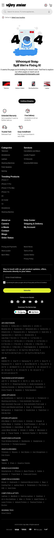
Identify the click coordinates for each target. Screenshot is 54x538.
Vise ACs (5, 326)
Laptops (4, 159)
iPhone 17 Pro (6, 184)
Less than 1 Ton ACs (9, 338)
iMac (21, 499)
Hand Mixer (19, 427)
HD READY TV (15, 367)
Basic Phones (29, 471)
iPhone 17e (5, 192)
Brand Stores (28, 247)
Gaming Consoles (8, 387)
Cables (39, 471)
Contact (5, 231)
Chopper (39, 421)
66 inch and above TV (10, 373)
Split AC (20, 398)
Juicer (35, 427)
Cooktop (17, 424)
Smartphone (6, 155)
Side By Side (6, 413)
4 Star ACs (5, 347)
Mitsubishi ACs (31, 329)
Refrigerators (6, 410)
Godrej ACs (18, 329)
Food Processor (30, 424)
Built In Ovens (18, 421)
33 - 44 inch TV (42, 367)
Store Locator (6, 251)
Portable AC (42, 398)
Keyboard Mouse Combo (30, 482)
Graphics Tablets (24, 463)
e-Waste (5, 227)
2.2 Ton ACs (41, 341)
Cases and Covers (30, 474)
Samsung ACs (33, 332)
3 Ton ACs (17, 344)
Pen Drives (42, 485)
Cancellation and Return (32, 151)
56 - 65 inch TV (35, 370)
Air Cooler (5, 200)
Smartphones (6, 471)
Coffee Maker (6, 424)
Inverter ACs (43, 347)
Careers (5, 224)
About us (6, 220)
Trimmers (5, 452)
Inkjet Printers (39, 499)
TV (2, 204)
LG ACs (36, 326)
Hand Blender (6, 427)
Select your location (18, 17)
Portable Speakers (19, 444)
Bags (44, 482)
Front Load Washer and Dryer (12, 407)
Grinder (23, 430)
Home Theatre (7, 390)
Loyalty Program (29, 155)
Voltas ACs (15, 326)
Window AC (30, 398)
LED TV (4, 381)
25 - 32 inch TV (28, 367)
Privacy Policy (28, 259)
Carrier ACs (44, 329)
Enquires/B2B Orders (31, 163)
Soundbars (39, 387)
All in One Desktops (9, 499)
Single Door (18, 410)
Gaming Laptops (27, 496)
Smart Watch (6, 513)
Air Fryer (42, 424)
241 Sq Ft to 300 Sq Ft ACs (35, 353)
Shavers (15, 452)
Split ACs (18, 335)
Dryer (28, 407)
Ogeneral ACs (6, 335)
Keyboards (14, 482)
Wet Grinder (43, 433)
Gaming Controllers (25, 387)
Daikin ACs (27, 326)
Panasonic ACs (19, 332)
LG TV (36, 361)
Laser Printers (7, 502)
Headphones (37, 441)
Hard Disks (12, 488)
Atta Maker (6, 421)
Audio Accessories (36, 384)
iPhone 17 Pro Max (8, 188)
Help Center (29, 220)
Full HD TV (5, 384)
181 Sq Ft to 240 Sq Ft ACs (11, 353)
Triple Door (42, 410)
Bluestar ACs (6, 329)
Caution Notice (29, 255)
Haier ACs (45, 332)
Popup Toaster (13, 433)
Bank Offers (5, 255)
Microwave (41, 430)
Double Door (30, 410)
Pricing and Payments (9, 247)
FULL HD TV (44, 364)
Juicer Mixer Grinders (9, 430)
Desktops (39, 496)
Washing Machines (8, 163)
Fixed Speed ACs (30, 347)
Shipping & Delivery (33, 224)
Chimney (29, 421)
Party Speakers (7, 167)
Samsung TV (26, 361)
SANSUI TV (6, 361)
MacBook (14, 496)
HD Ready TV (15, 381)
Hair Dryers (6, 455)
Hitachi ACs (6, 332)
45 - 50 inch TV (7, 370)
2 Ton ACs (29, 341)
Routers (4, 505)
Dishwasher (37, 407)
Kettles (31, 430)
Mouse (4, 482)
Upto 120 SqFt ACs (9, 350)
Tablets (4, 463)
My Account (29, 227)
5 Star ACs (16, 347)
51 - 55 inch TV (21, 370)
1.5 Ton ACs (6, 341)
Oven (3, 433)
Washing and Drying (9, 401)
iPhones (18, 471)
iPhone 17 (5, 180)
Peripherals (31, 485)
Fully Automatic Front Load (34, 404)
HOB (28, 427)
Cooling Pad (6, 485)
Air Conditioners (7, 398)
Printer (28, 499)
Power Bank (15, 474)
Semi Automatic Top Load (11, 404)
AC (3, 196)
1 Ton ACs (23, 338)
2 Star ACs (28, 344)
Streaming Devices (19, 384)
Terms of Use (28, 251)
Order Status (8, 238)
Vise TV (16, 361)
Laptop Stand (19, 485)
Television (5, 151)
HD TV (4, 367)
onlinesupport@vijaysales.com (27, 74)
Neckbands (26, 441)
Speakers (18, 390)
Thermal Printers (36, 502)
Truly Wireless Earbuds (10, 441)
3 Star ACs (39, 344)
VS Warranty (28, 159)
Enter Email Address (13, 277)
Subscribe (27, 290)
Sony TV (45, 361)
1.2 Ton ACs (35, 338)
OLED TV (18, 364)
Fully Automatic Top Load (29, 401)
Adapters (5, 474)
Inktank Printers (21, 502)
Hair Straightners (39, 452)
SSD (3, 488)
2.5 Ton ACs (6, 344)
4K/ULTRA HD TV (31, 364)
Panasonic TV (7, 364)
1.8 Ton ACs (18, 341)
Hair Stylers (25, 452)
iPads (12, 463)
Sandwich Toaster (29, 433)
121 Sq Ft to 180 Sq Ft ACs (29, 350)
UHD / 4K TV (35, 381)
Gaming (4, 171)
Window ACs (29, 335)
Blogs (4, 234)
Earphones (5, 444)
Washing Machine (8, 212)
